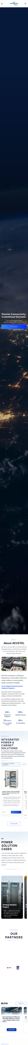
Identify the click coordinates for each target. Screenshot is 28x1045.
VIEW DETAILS (16, 812)
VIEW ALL (21, 1003)
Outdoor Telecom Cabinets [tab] (8, 764)
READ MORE (12, 1029)
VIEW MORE (14, 823)
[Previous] (1, 1020)
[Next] (26, 1020)
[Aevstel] (14, 3)
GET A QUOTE (14, 326)
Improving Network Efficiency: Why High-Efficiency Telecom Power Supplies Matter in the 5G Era (11, 1019)
